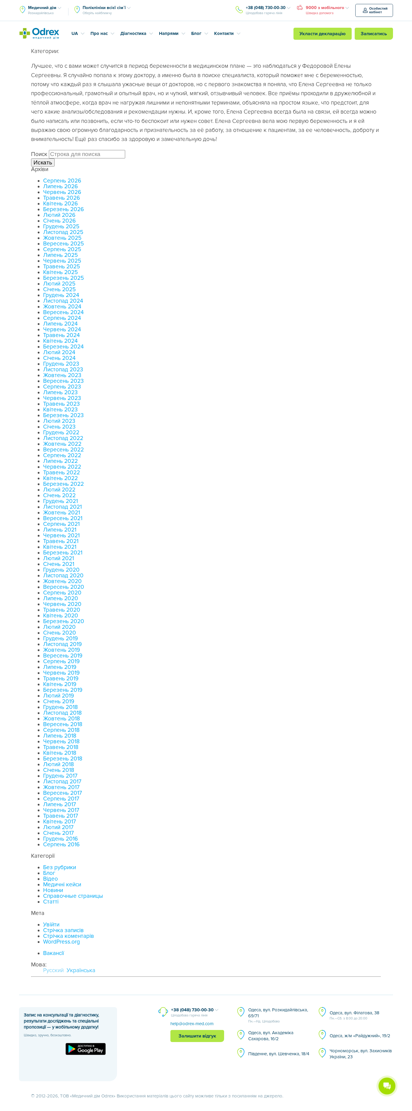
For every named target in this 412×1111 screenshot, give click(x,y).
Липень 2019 (59, 667)
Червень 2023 (62, 398)
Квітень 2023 (60, 409)
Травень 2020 (61, 610)
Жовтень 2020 (62, 581)
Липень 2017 (59, 804)
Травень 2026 (61, 198)
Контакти (224, 33)
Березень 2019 (62, 690)
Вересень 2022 (63, 449)
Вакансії (53, 953)
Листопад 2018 (62, 713)
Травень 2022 (61, 472)
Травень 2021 (60, 541)
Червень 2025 (62, 260)
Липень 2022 (60, 461)
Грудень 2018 (60, 707)
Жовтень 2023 (62, 375)
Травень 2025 (61, 266)
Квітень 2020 (60, 615)
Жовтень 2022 (62, 444)
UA (74, 33)
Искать (42, 162)
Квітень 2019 (59, 684)
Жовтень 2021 (61, 512)
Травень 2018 (60, 747)
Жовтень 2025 (62, 238)
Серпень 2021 (61, 524)
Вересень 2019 (62, 655)
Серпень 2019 (61, 661)
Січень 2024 (59, 358)
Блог (196, 33)
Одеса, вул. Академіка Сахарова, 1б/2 (270, 1035)
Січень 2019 (58, 701)
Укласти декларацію (322, 34)
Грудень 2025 (61, 226)
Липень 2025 (60, 255)
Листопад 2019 (62, 644)
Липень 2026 (60, 186)
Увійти (51, 924)
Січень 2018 (58, 770)
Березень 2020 (63, 621)
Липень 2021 (59, 529)
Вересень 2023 (63, 381)
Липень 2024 (60, 323)
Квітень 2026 (60, 203)
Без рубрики (59, 867)
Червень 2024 (62, 329)
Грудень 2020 (61, 569)
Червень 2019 (61, 672)
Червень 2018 (61, 741)
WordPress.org (61, 941)
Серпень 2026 (62, 180)
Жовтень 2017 (61, 787)
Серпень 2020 (62, 592)
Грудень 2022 (61, 432)
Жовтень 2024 (62, 306)
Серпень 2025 (62, 249)
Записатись (374, 34)
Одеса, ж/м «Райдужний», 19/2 (360, 1035)
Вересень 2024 (63, 312)
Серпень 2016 (61, 844)
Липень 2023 (60, 392)
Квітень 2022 (60, 478)
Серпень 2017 (61, 798)
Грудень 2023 (61, 363)
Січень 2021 (58, 564)
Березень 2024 (63, 346)
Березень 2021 (62, 552)
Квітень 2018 (59, 753)
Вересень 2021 (62, 518)
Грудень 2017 (60, 775)
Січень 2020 (59, 632)
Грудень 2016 (60, 838)
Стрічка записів (63, 930)
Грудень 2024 (61, 295)
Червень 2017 (61, 810)
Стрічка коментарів (68, 936)
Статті (51, 901)
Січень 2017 (58, 833)
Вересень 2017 (62, 793)
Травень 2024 (61, 335)
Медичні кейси (62, 884)
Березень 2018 (62, 758)
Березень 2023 (63, 415)
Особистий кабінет (378, 10)
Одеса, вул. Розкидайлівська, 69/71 (278, 1015)
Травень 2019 (60, 678)
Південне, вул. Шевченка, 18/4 (278, 1053)
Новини (53, 890)
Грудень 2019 (60, 638)
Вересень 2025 (63, 243)
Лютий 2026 (59, 215)
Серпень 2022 (62, 455)
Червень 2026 (62, 192)
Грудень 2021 (60, 501)
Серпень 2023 (62, 386)
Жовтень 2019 (61, 650)
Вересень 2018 (62, 724)
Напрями (169, 33)
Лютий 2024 (59, 352)
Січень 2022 (59, 495)
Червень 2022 (62, 466)
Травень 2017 (60, 816)
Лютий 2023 (59, 421)
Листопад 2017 (62, 781)
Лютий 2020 (59, 627)
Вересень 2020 (63, 587)
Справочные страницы (73, 896)
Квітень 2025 (60, 272)
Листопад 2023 (63, 369)
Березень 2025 (63, 278)
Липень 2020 (60, 598)
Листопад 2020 (63, 575)
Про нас (99, 33)
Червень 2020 (62, 604)
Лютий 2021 (58, 558)
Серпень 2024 (62, 318)
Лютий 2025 (59, 283)
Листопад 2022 (63, 438)
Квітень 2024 (60, 341)
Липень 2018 (59, 735)
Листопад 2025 (63, 232)
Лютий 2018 (58, 764)
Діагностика (133, 33)
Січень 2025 (59, 289)
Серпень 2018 (61, 730)
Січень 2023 (59, 426)
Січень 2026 (59, 220)
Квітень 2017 (59, 821)
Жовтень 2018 (61, 718)
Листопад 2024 (63, 301)
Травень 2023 (61, 404)
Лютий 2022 (59, 489)
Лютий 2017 (58, 827)
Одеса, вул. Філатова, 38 (354, 1015)
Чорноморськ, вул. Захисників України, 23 (361, 1054)
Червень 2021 (61, 535)
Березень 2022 (63, 484)
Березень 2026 (63, 209)
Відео (50, 878)
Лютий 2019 (58, 695)
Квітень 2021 (59, 547)
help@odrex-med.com (192, 1023)
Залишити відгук (197, 1036)
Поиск (39, 154)
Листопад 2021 (62, 507)
